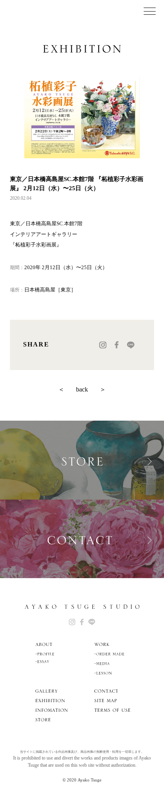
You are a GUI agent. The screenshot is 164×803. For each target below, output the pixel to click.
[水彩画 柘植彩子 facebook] (82, 622)
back (82, 389)
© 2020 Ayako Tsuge (82, 779)
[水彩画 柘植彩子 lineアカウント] (91, 622)
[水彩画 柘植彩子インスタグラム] (72, 622)
